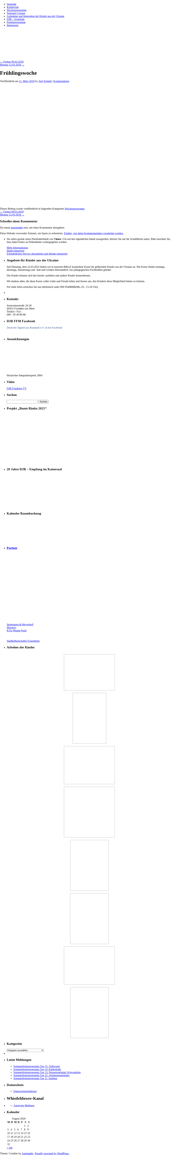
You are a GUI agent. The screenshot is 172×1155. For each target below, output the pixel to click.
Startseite (11, 4)
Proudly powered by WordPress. (52, 1153)
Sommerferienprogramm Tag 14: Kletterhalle (37, 1069)
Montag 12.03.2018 (12, 64)
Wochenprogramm (16, 10)
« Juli (9, 1147)
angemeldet (17, 227)
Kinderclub (13, 7)
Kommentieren (61, 81)
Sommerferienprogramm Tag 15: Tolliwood (36, 1066)
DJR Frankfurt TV (17, 388)
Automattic (27, 1153)
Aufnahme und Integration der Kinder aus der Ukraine (35, 16)
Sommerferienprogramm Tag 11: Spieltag (35, 1078)
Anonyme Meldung (23, 1105)
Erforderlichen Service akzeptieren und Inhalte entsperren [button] (37, 253)
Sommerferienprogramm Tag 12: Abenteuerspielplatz (41, 1075)
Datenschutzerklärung (25, 1091)
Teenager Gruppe (16, 13)
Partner (12, 548)
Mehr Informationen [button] (17, 247)
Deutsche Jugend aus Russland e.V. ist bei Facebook (34, 327)
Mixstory (11, 627)
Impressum (12, 25)
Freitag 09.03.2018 (12, 61)
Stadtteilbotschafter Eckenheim (23, 640)
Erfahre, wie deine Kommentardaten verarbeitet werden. (93, 233)
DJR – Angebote (16, 19)
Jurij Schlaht (45, 81)
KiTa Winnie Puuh (17, 630)
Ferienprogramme (16, 22)
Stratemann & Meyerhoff (20, 624)
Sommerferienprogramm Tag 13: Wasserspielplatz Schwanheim (47, 1072)
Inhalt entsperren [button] (15, 250)
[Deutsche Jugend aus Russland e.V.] (17, 332)
